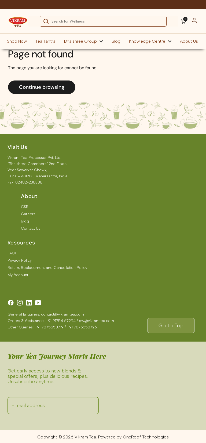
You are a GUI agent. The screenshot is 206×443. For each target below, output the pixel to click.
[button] (183, 21)
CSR (24, 206)
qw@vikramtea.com (96, 320)
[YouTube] (38, 302)
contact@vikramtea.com (62, 314)
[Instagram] (20, 302)
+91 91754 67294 (61, 320)
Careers (28, 214)
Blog (25, 221)
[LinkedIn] (29, 302)
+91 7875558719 (49, 327)
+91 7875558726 (82, 327)
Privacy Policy (20, 260)
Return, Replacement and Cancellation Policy (47, 267)
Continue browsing (41, 87)
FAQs (12, 253)
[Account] (194, 21)
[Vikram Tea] (18, 21)
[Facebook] (11, 302)
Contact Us (30, 228)
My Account (18, 275)
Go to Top (171, 325)
